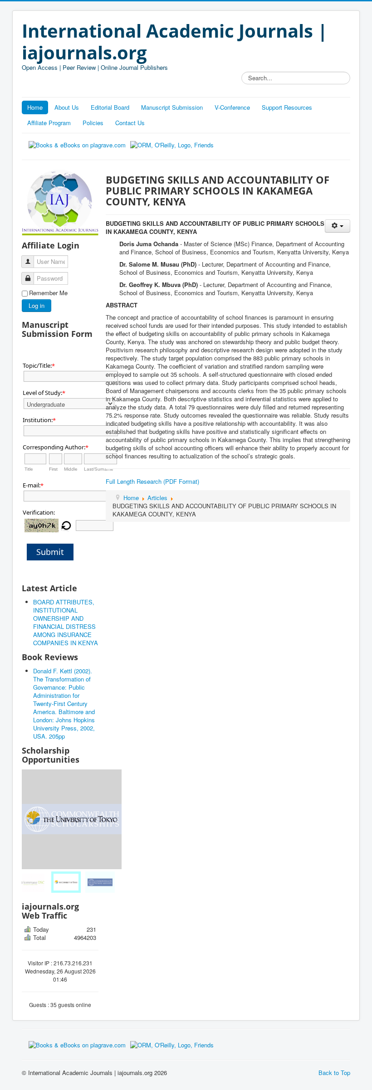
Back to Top (334, 1072)
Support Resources (287, 107)
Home (35, 107)
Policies (93, 122)
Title (28, 469)
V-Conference (232, 107)
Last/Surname (98, 469)
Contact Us (130, 122)
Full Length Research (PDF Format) (152, 481)
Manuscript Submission (172, 107)
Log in (36, 305)
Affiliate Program (49, 122)
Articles (157, 497)
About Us (66, 107)
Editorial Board (110, 107)
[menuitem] (38, 882)
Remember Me (48, 293)
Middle (71, 469)
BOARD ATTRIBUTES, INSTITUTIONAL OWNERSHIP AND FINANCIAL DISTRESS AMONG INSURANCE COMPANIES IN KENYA (65, 622)
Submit (50, 551)
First (53, 469)
